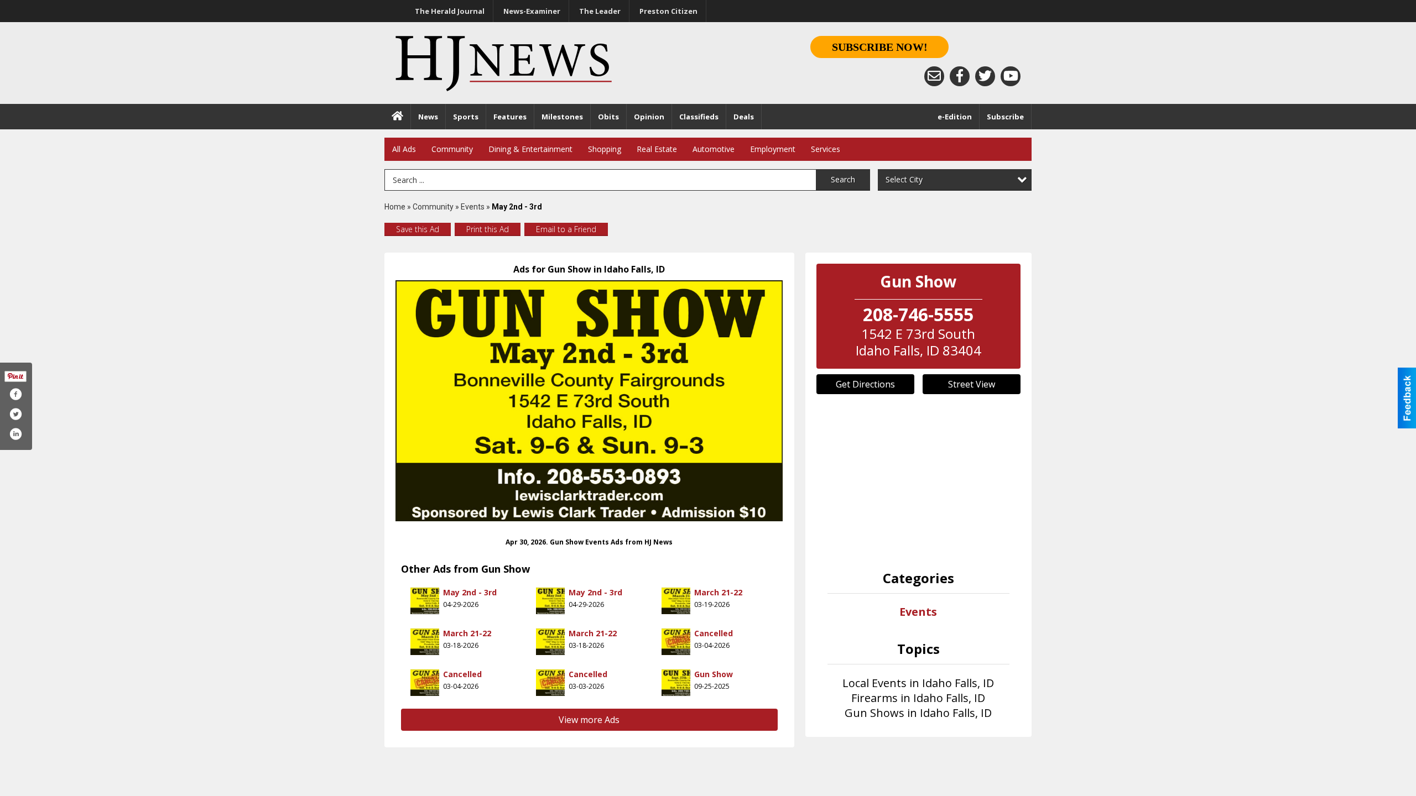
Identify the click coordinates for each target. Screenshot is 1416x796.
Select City (904, 179)
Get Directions (865, 384)
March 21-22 (718, 592)
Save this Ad (417, 229)
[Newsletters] (934, 76)
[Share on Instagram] (15, 434)
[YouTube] (1011, 76)
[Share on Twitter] (15, 414)
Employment (772, 149)
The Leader (600, 11)
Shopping (604, 149)
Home (394, 206)
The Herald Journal (450, 11)
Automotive (714, 149)
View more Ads (589, 720)
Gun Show (713, 674)
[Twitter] (985, 76)
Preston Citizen (668, 11)
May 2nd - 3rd (470, 592)
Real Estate (657, 149)
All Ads (404, 149)
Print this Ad (487, 229)
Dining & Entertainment (530, 149)
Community (452, 149)
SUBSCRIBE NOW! (880, 47)
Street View (971, 384)
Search (843, 179)
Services (825, 149)
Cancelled (713, 633)
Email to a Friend (566, 229)
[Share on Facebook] (15, 394)
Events (473, 206)
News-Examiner (531, 11)
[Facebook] (960, 76)
